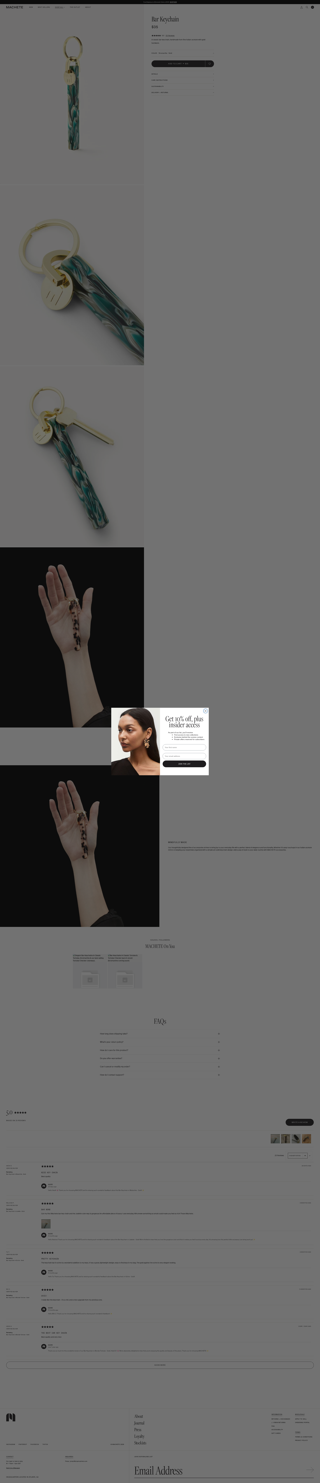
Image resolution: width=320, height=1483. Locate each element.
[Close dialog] (205, 711)
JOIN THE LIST (184, 764)
